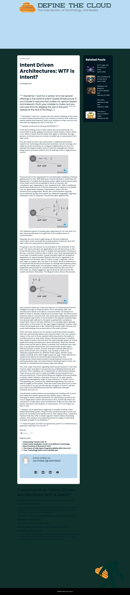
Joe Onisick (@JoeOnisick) (47, 460)
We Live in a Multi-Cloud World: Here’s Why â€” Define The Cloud (41, 527)
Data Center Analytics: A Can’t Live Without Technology (46, 444)
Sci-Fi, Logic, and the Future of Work (102, 67)
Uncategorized (25, 83)
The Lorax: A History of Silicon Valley (103, 113)
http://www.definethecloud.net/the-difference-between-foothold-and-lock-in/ (45, 389)
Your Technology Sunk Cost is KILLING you (40, 450)
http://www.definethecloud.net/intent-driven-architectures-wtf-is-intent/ (43, 537)
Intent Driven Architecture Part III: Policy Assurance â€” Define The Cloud (44, 516)
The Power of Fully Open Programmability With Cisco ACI (47, 448)
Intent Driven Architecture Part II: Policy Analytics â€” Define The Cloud (44, 500)
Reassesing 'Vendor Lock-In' (35, 442)
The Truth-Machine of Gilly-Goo (103, 102)
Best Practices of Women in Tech (37, 446)
